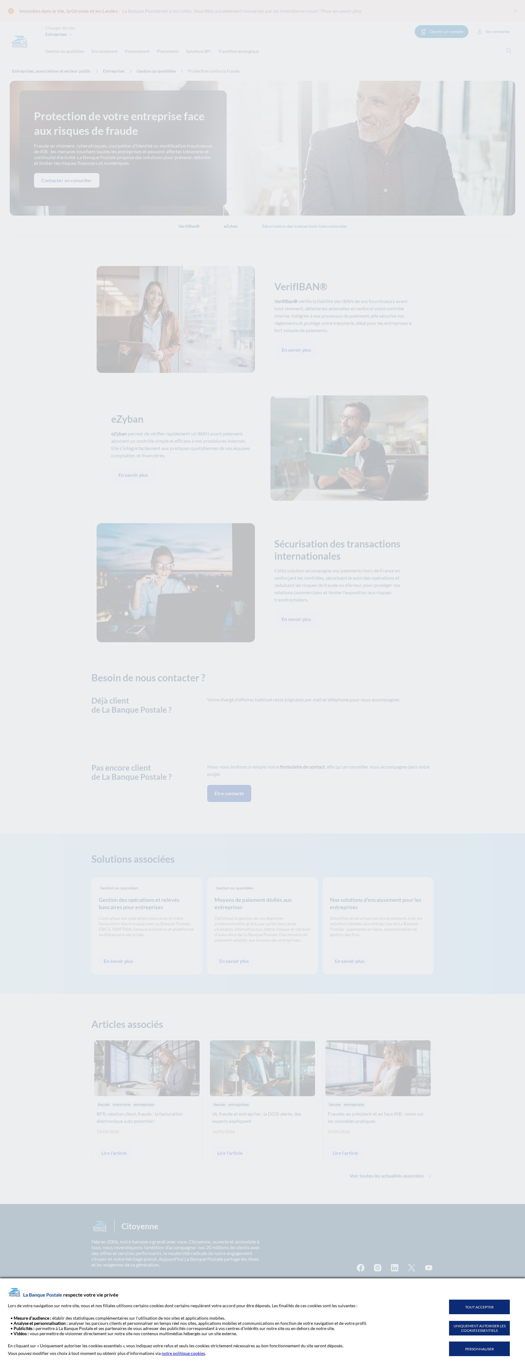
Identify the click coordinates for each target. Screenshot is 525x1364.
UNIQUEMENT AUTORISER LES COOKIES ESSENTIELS (480, 1328)
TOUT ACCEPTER (479, 1307)
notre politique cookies (183, 1353)
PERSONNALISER (479, 1349)
